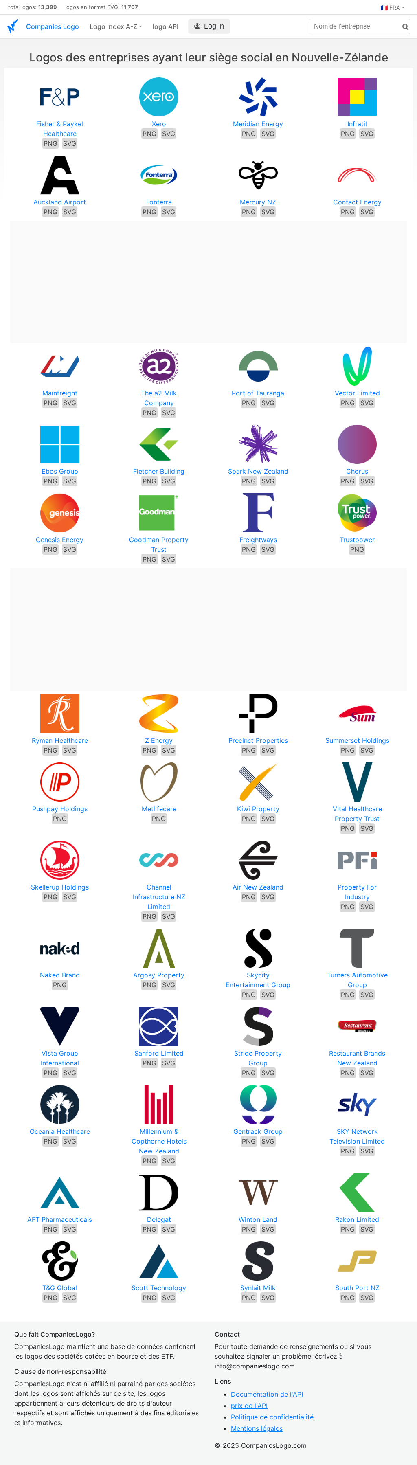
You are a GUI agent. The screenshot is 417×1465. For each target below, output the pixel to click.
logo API (165, 26)
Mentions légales (257, 1428)
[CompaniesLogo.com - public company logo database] (13, 26)
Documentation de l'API (267, 1394)
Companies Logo (52, 26)
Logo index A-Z (113, 26)
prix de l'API (249, 1405)
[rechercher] (402, 27)
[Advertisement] (208, 278)
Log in (214, 26)
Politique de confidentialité (272, 1417)
